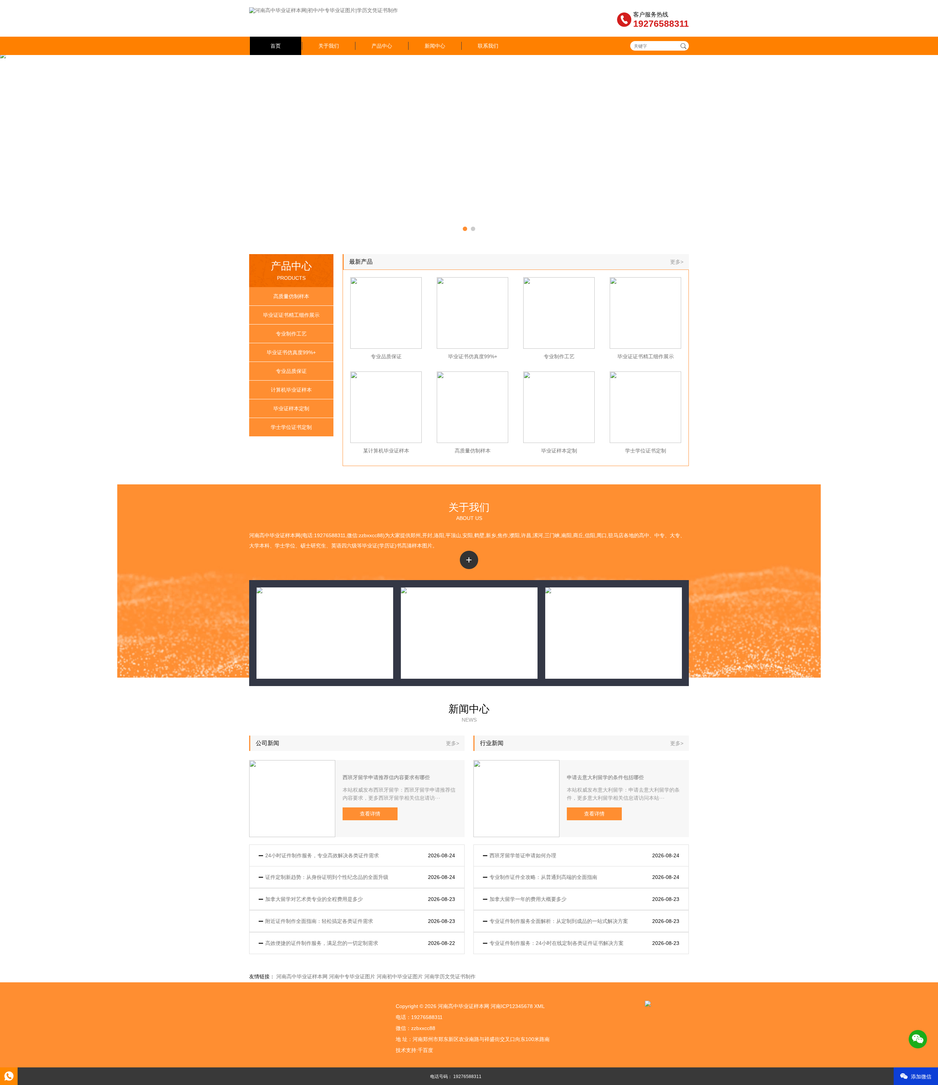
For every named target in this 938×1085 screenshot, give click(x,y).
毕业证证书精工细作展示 (291, 315)
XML (539, 1006)
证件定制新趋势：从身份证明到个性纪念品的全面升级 (326, 877)
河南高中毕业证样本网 (302, 976)
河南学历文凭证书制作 (450, 976)
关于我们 (328, 46)
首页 (275, 46)
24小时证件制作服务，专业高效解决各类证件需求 (322, 855)
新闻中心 (435, 46)
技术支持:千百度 (414, 1050)
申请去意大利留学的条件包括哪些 (605, 777)
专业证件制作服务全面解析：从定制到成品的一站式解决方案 (559, 921)
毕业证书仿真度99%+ (291, 352)
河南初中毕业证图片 (400, 976)
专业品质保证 (291, 371)
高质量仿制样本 (291, 296)
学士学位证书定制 (291, 427)
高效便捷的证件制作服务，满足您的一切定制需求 (321, 943)
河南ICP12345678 (512, 1006)
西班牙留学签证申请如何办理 (523, 855)
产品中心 (382, 46)
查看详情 (370, 814)
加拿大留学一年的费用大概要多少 (528, 899)
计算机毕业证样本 (291, 390)
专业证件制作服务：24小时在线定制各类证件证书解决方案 (557, 943)
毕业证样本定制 (291, 408)
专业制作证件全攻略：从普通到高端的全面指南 (543, 877)
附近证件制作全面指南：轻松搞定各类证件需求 (319, 921)
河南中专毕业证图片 (352, 976)
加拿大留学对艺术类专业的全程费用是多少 (314, 899)
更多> (676, 262)
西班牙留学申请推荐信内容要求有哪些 (386, 777)
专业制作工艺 (291, 334)
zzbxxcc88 (423, 1028)
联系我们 (488, 46)
